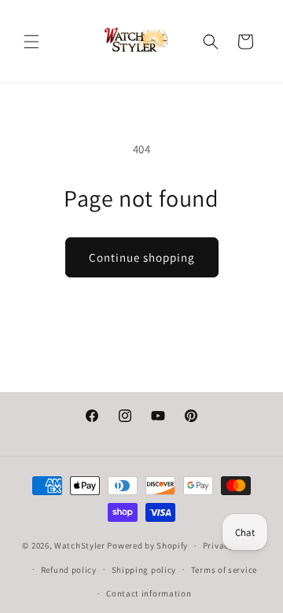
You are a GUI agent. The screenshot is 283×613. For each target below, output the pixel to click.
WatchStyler (79, 545)
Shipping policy (144, 569)
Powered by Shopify (147, 545)
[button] (31, 41)
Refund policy (69, 569)
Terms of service (224, 569)
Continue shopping (142, 257)
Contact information (148, 593)
